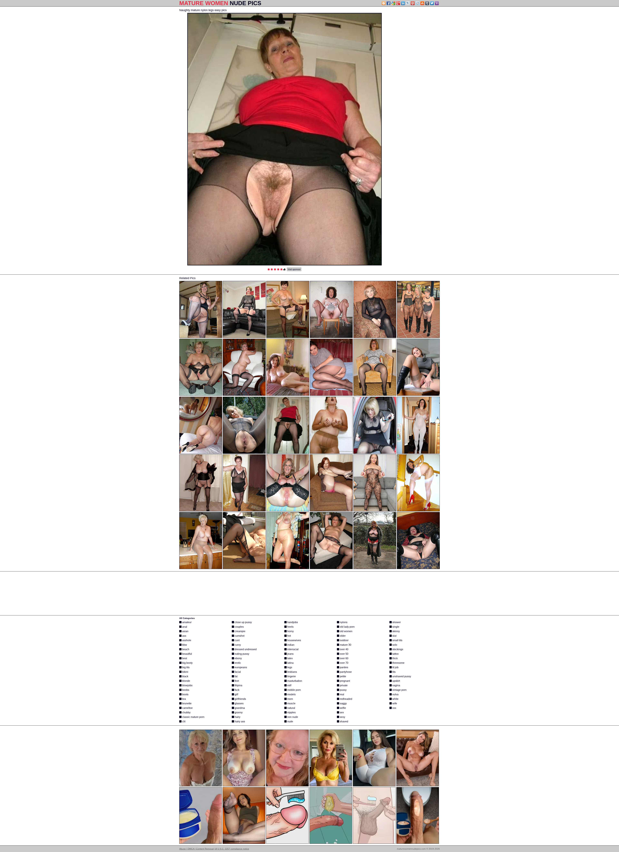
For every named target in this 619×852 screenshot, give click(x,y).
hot (289, 635)
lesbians (292, 671)
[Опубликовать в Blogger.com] (384, 3)
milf (289, 685)
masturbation (294, 681)
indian (290, 644)
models (291, 694)
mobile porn (294, 690)
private (343, 685)
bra (184, 699)
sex (341, 712)
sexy (342, 717)
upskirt (396, 681)
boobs (185, 690)
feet (236, 681)
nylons (343, 622)
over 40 (343, 649)
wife (394, 703)
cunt (237, 640)
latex (290, 658)
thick (395, 658)
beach (185, 649)
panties (343, 667)
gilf (236, 694)
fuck (236, 690)
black (185, 676)
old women (345, 631)
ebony (238, 658)
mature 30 (345, 644)
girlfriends (240, 699)
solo (394, 644)
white (395, 699)
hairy (237, 717)
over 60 (343, 658)
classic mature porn (193, 717)
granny (238, 712)
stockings (397, 649)
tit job (395, 667)
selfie (342, 708)
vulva (395, 694)
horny (290, 631)
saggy (343, 703)
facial (237, 671)
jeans (290, 653)
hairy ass (239, 721)
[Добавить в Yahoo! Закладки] (437, 3)
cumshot (239, 635)
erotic (237, 662)
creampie (239, 631)
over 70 (343, 662)
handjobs (292, 622)
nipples (291, 712)
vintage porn (399, 690)
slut (394, 635)
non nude (292, 717)
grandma (239, 708)
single (395, 626)
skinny (396, 631)
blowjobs (187, 685)
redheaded (345, 699)
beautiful (187, 653)
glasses (239, 703)
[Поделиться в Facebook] (388, 3)
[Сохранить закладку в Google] (393, 3)
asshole (186, 640)
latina (290, 662)
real (341, 694)
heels (290, 626)
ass (184, 635)
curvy (237, 644)
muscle (291, 703)
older (342, 635)
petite (342, 676)
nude (290, 721)
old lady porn (347, 626)
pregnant (344, 681)
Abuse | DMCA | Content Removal (196, 848)
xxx (394, 708)
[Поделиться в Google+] (398, 3)
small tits (397, 640)
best (184, 658)
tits (394, 671)
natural (291, 708)
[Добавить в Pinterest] (413, 3)
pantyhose (345, 671)
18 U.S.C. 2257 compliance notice (231, 848)
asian (185, 631)
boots (185, 694)
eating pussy (241, 653)
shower (396, 622)
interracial (293, 649)
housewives (294, 640)
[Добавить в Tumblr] (427, 3)
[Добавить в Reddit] (417, 3)
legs (289, 667)
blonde (186, 681)
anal (184, 626)
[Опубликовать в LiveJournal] (408, 3)
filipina (238, 685)
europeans (240, 667)
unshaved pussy (401, 676)
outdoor (344, 640)
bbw (184, 644)
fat (235, 676)
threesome (398, 662)
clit (183, 721)
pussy (343, 690)
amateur (187, 622)
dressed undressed (245, 649)
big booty (187, 662)
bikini (185, 671)
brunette (187, 703)
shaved (343, 721)
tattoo (395, 653)
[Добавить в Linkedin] (403, 3)
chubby (186, 712)
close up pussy (243, 622)
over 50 (343, 653)
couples (239, 626)
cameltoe (187, 708)
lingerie (291, 676)
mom (290, 699)
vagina (396, 685)
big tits (186, 667)
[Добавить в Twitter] (432, 3)
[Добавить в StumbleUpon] (422, 3)
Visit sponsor (294, 269)
